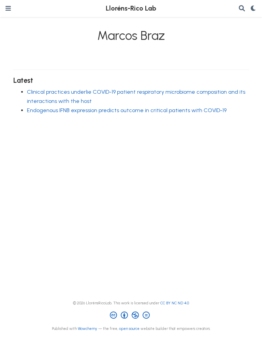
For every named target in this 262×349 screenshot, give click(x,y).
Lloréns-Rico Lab (131, 8)
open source (129, 329)
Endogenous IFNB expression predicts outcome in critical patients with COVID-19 (127, 110)
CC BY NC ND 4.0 (174, 303)
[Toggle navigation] (8, 8)
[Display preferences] (253, 9)
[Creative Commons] (131, 316)
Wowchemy (87, 329)
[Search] (242, 9)
